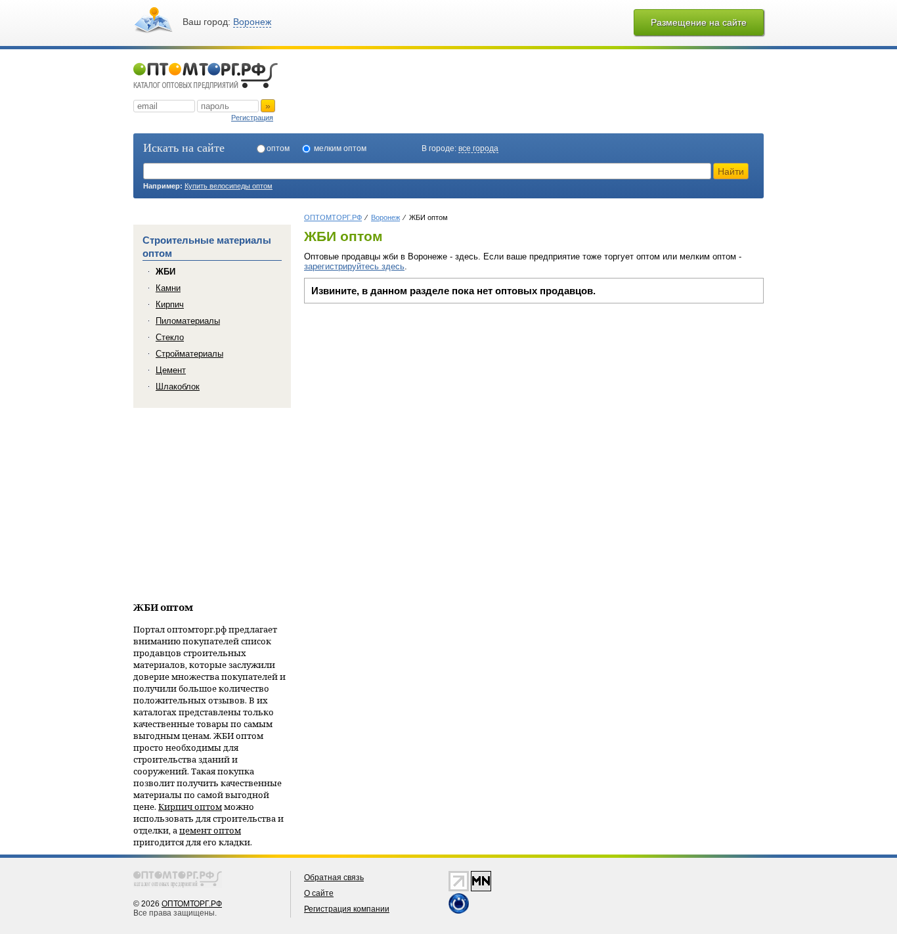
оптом (278, 148)
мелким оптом (340, 148)
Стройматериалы (189, 354)
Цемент (171, 370)
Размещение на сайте (699, 22)
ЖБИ (165, 272)
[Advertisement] (414, 402)
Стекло (170, 337)
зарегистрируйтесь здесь (354, 266)
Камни (168, 288)
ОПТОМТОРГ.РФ (192, 903)
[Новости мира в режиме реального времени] (458, 911)
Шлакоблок (178, 386)
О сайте (319, 893)
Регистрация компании (346, 909)
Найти (731, 171)
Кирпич (170, 304)
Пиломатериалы (188, 321)
